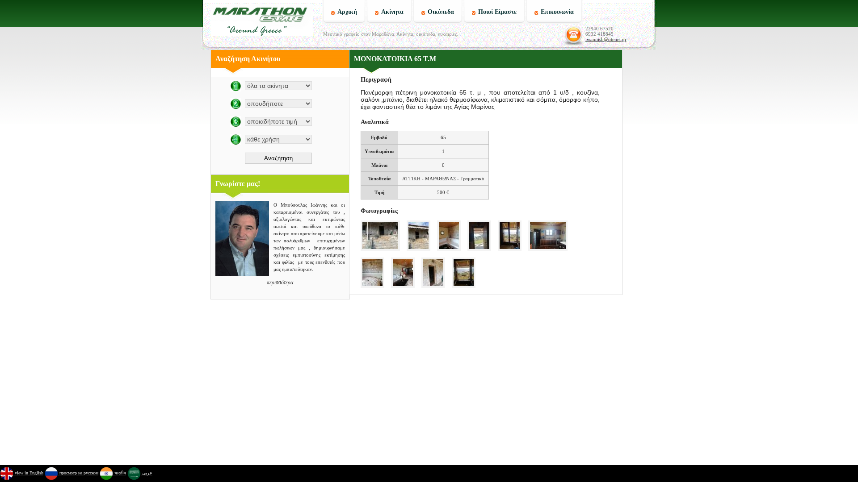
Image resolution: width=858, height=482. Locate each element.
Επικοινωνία (557, 11)
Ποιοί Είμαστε (497, 11)
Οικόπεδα (441, 11)
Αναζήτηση (278, 158)
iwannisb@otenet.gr (606, 39)
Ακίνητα (392, 11)
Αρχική (347, 11)
